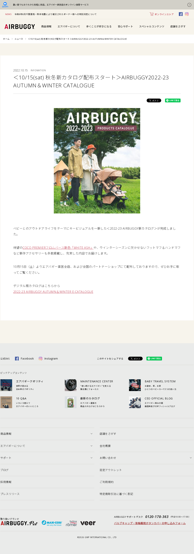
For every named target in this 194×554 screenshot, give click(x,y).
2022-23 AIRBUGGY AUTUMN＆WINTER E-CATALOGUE (53, 292)
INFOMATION (38, 70)
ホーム (6, 38)
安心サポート (125, 26)
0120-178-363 (157, 516)
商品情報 (46, 26)
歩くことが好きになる (99, 26)
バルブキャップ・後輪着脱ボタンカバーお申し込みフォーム (150, 523)
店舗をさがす (178, 26)
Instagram (51, 358)
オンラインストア (164, 14)
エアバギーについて (69, 26)
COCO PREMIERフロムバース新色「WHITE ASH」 (58, 248)
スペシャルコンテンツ (151, 26)
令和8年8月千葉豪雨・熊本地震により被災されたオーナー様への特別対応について (56, 14)
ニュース (19, 38)
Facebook (27, 358)
